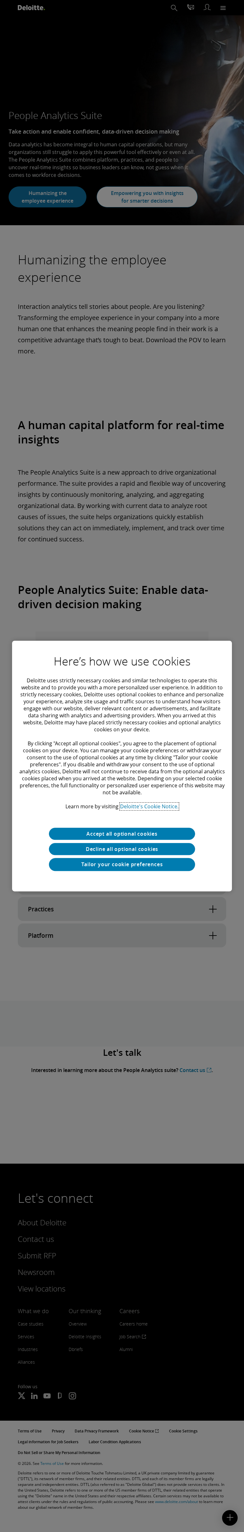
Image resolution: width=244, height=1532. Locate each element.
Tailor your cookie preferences (122, 864)
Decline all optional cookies (122, 849)
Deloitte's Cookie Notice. (149, 806)
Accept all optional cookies (122, 833)
